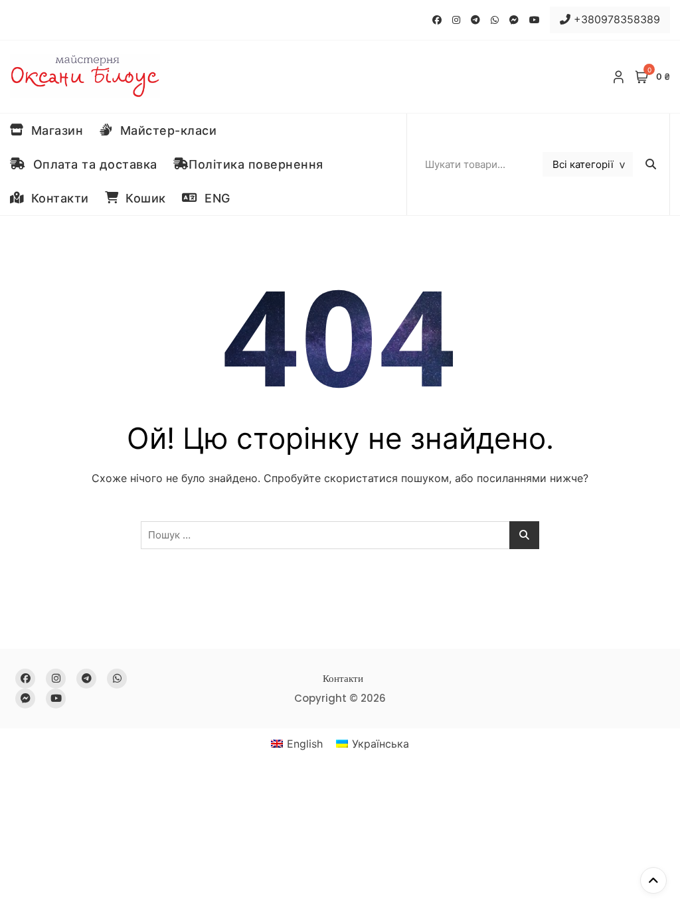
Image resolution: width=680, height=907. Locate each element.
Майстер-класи (165, 130)
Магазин (54, 130)
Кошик (142, 198)
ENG (213, 198)
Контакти (56, 198)
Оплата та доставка (91, 164)
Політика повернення (256, 164)
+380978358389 (615, 19)
